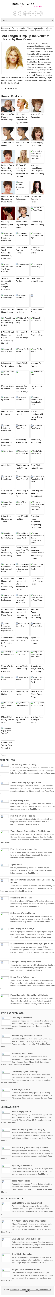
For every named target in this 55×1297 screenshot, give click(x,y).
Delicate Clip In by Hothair (7, 412)
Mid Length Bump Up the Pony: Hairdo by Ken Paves (22, 118)
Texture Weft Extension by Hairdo (36, 199)
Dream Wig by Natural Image (23, 977)
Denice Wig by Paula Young (22, 667)
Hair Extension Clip (37, 387)
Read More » (35, 809)
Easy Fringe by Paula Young (37, 143)
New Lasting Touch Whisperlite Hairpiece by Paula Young (6, 252)
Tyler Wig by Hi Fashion (22, 1165)
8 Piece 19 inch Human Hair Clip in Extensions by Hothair (22, 583)
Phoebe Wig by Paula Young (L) (22, 468)
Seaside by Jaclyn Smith (22, 1054)
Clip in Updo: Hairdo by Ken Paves (7, 224)
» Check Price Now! (9, 88)
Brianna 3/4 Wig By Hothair (7, 364)
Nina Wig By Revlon (36, 364)
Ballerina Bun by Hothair (21, 310)
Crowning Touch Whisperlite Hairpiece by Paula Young (36, 521)
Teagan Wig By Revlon (22, 279)
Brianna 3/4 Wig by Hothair (37, 333)
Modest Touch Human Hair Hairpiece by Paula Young (22, 613)
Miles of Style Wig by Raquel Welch (37, 694)
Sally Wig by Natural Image (7, 492)
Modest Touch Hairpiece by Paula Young (7, 612)
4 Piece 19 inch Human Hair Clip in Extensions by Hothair (7, 583)
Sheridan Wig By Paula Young (23, 765)
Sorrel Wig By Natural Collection (7, 668)
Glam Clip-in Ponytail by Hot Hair (26, 1239)
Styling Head (16, 864)
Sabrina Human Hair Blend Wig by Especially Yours (8, 642)
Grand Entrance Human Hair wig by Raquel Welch (31, 944)
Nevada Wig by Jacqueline (37, 115)
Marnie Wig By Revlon (22, 364)
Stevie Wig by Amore (21, 1089)
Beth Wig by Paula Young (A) (22, 816)
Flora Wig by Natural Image (37, 279)
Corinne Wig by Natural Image (25, 1072)
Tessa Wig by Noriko (21, 1181)
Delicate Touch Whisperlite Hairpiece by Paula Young (7, 169)
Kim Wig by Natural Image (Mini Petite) (29, 1221)
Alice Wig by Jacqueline (22, 1254)
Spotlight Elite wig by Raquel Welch (25, 962)
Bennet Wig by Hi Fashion (21, 898)
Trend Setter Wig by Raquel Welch (22, 224)
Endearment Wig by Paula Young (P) (6, 745)
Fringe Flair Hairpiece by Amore (6, 519)
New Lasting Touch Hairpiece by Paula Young (36, 613)
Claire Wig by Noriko (7, 692)
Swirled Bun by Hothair (7, 143)
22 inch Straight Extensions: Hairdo (22, 199)
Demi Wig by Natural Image (37, 466)
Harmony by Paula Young (21, 441)
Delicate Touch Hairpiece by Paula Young (7, 199)
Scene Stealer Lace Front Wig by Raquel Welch (22, 551)
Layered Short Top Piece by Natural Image (22, 388)
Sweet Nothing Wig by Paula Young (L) (28, 1130)
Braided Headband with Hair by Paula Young (37, 415)
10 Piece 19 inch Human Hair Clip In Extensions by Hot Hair (22, 170)
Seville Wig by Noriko (22, 692)
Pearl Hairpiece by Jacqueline (23, 849)
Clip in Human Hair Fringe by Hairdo (37, 581)
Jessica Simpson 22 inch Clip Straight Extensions (6, 283)
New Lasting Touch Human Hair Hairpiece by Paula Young (37, 169)
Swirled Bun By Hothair (22, 143)
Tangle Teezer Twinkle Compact (26, 1269)
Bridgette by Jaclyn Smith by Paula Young (37, 668)
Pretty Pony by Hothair (20, 800)
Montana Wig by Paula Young (37, 223)
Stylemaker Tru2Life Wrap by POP (37, 250)
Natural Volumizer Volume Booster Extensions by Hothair (37, 552)
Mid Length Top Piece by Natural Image (7, 117)
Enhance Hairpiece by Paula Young (6, 442)
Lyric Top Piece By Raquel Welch (22, 719)
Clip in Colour (7, 465)
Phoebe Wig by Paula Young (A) (22, 493)
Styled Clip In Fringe (36, 310)
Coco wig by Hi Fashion (22, 1018)
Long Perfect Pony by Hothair (21, 250)
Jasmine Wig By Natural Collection (27, 1036)
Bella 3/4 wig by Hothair (22, 412)
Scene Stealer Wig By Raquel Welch (25, 783)
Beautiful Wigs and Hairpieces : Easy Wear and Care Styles (30, 1291)
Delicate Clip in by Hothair (7, 387)
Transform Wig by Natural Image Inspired (30, 1147)
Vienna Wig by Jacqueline (22, 639)
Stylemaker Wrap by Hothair (35, 640)
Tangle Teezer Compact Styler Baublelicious (30, 831)
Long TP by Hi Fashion (22, 517)
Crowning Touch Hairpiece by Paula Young (6, 551)
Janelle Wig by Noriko (21, 1112)
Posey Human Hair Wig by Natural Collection (30, 995)
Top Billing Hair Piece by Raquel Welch (37, 493)
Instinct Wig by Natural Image (7, 310)
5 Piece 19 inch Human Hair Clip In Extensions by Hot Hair (7, 337)
